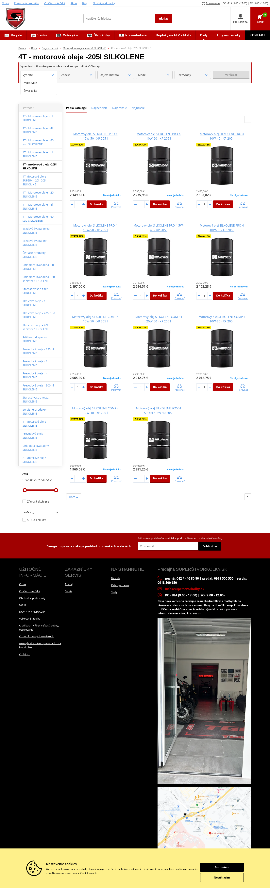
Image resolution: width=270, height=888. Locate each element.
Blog (84, 3)
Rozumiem (222, 867)
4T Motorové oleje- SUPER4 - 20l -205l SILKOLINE (35, 180)
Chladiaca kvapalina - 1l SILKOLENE (38, 267)
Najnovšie (138, 108)
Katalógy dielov (120, 585)
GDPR (22, 604)
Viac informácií (88, 873)
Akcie (74, 3)
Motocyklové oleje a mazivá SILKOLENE (84, 48)
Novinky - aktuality (104, 3)
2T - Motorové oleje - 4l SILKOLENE (38, 130)
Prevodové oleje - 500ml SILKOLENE (38, 387)
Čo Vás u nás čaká (54, 3)
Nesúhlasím (222, 877)
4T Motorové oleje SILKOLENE (34, 423)
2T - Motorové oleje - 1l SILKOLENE (38, 118)
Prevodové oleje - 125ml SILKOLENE (38, 351)
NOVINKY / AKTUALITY (32, 611)
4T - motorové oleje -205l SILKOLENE (40, 166)
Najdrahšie (119, 108)
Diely (34, 48)
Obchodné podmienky (32, 598)
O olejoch (24, 654)
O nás (5, 3)
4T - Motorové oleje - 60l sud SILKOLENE (38, 218)
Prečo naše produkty (26, 3)
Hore (72, 497)
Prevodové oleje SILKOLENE (33, 435)
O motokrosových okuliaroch (36, 636)
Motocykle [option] (30, 83)
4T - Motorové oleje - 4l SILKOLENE (38, 206)
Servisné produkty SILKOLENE (34, 411)
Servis (68, 591)
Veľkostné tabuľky (29, 618)
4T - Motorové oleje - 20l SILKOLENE (38, 194)
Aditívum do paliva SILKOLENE (35, 339)
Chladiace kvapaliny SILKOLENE (36, 448)
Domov (22, 48)
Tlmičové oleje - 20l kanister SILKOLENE (35, 327)
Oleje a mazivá (50, 48)
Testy (114, 592)
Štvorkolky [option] (30, 91)
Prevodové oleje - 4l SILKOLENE (35, 375)
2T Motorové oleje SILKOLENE (34, 460)
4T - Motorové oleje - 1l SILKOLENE (38, 154)
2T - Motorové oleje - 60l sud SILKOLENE (38, 142)
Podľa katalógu (76, 108)
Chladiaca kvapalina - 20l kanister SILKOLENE (39, 279)
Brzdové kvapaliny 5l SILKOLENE (36, 230)
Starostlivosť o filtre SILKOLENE (35, 291)
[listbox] (39, 87)
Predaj (69, 584)
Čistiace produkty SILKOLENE (34, 255)
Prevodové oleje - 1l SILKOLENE (35, 363)
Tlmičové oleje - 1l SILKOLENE (34, 303)
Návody (115, 578)
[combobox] (39, 75)
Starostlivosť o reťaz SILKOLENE (36, 399)
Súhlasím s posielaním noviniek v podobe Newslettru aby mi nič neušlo (180, 538)
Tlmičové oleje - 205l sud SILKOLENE (39, 315)
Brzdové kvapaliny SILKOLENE (34, 243)
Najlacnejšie (99, 108)
